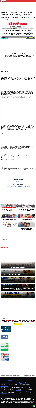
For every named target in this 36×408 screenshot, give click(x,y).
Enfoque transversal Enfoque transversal (12, 384)
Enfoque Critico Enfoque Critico (4, 384)
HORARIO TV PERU (31, 387)
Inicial (16, 181)
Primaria (26, 389)
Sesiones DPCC (16, 392)
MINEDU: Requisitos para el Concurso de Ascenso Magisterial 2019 (27, 173)
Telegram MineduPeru (11, 176)
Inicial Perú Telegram (18, 176)
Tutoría (30, 392)
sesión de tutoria (26, 392)
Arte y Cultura (19, 186)
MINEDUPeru (6, 167)
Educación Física (13, 186)
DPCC (4, 186)
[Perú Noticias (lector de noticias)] (3, 341)
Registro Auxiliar (3, 392)
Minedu (14, 389)
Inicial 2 (19, 181)
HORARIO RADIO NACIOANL (24, 387)
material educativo (9, 389)
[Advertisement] (18, 5)
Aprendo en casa (16, 381)
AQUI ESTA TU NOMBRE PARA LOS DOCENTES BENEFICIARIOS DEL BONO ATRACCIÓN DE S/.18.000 (9, 173)
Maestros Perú (5, 176)
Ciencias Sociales (8, 186)
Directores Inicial (11, 189)
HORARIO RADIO (18, 387)
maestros (5, 389)
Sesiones (12, 392)
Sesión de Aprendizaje (21, 392)
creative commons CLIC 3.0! (7, 399)
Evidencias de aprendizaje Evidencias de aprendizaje (25, 384)
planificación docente (19, 389)
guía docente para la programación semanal (8, 387)
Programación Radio (30, 389)
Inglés (28, 186)
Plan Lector (23, 389)
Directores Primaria (17, 189)
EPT (18, 384)
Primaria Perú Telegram (26, 176)
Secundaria (8, 392)
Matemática (31, 186)
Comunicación (24, 186)
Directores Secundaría (24, 189)
